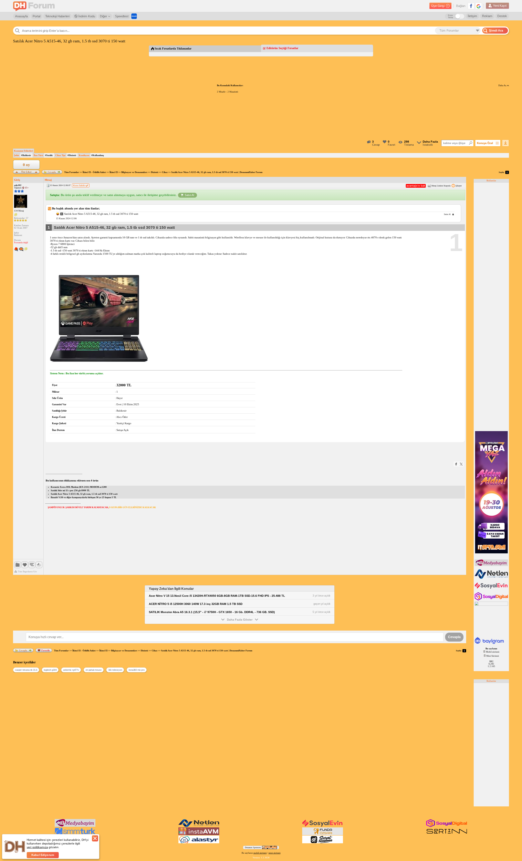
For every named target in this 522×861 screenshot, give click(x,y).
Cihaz (165, 172)
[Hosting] (492, 578)
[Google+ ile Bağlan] (478, 6)
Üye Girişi (438, 6)
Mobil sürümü (492, 652)
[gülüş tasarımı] (322, 834)
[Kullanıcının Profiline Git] (20, 201)
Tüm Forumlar (71, 172)
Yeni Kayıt (500, 5)
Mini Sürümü (492, 656)
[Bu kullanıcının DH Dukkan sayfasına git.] (21, 249)
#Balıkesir (26, 155)
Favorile (45, 650)
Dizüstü (154, 172)
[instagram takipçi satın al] (492, 599)
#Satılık (49, 155)
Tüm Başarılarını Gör (27, 571)
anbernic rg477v (71, 670)
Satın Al (189, 195)
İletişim (472, 16)
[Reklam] (134, 16)
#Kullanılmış (97, 155)
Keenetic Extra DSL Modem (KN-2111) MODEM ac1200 (79, 487)
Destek (502, 16)
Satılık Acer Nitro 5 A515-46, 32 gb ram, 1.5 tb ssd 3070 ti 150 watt (84, 494)
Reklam (487, 16)
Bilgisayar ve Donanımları (134, 172)
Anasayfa (21, 16)
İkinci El (113, 172)
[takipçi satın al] (492, 588)
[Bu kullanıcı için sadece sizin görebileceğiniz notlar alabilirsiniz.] (15, 215)
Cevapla (52, 172)
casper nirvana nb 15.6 (26, 670)
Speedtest (121, 16)
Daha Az (502, 85)
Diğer (103, 16)
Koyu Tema (450, 16)
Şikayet (459, 186)
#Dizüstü (71, 155)
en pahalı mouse (94, 670)
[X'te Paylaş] (461, 464)
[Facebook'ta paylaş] (456, 464)
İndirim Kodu (86, 16)
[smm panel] (492, 565)
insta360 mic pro (136, 670)
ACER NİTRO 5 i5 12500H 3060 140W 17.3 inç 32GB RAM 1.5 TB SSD (195, 604)
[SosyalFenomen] (322, 842)
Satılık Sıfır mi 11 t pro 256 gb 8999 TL (70, 490)
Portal (36, 16)
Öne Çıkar (26, 171)
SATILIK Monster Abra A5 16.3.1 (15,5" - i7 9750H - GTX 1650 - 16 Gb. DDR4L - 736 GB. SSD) (212, 612)
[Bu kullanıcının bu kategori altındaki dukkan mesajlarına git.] (16, 249)
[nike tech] (446, 834)
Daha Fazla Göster (239, 619)
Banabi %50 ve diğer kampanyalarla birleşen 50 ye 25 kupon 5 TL (83, 497)
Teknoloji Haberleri (57, 16)
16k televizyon (115, 670)
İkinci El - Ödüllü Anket (94, 172)
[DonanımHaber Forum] (35, 6)
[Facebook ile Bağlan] (471, 6)
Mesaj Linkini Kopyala (440, 186)
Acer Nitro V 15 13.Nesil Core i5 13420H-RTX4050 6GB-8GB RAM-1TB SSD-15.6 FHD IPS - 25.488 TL (217, 595)
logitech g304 (50, 670)
